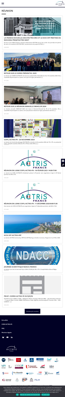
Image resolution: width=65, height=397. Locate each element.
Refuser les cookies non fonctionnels (30, 394)
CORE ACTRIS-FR (7, 324)
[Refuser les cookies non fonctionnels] (63, 391)
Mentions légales (7, 332)
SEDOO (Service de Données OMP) (41, 385)
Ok (17, 394)
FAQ (3, 328)
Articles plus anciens (32, 311)
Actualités (5, 320)
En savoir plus (45, 394)
